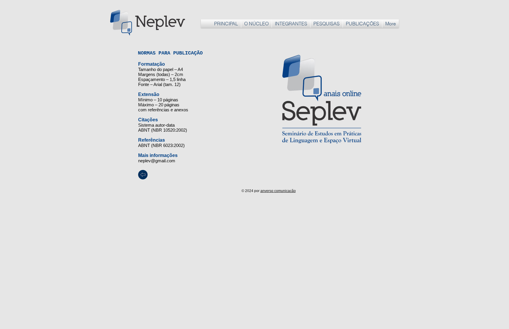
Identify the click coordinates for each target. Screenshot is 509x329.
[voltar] (143, 174)
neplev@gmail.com (156, 160)
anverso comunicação (278, 191)
